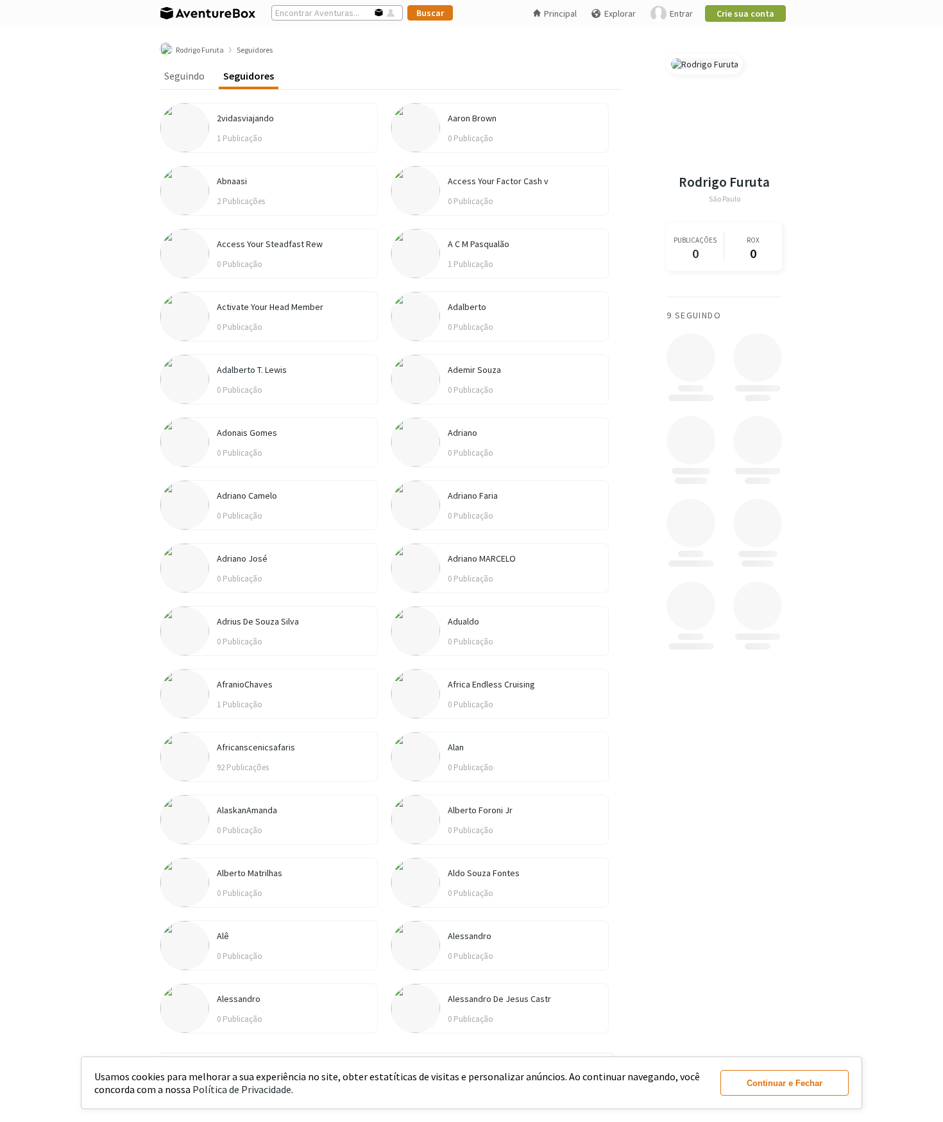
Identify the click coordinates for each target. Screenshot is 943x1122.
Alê (223, 936)
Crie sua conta (745, 13)
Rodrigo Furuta (724, 182)
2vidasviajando (245, 118)
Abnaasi (232, 181)
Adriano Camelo (247, 495)
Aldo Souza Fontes (484, 873)
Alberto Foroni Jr (480, 810)
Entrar (681, 13)
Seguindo (184, 75)
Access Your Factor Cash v (498, 181)
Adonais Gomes (247, 432)
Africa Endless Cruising (491, 684)
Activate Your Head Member (270, 307)
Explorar (620, 13)
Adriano (462, 432)
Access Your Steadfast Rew (270, 244)
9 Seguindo (694, 315)
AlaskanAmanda (247, 810)
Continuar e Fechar (784, 1083)
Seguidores (248, 75)
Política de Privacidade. (242, 1089)
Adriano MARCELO (482, 558)
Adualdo (463, 621)
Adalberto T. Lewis (252, 369)
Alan (456, 747)
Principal (560, 13)
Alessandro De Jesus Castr (499, 999)
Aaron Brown (472, 118)
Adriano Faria (473, 495)
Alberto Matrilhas (249, 873)
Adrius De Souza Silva (258, 621)
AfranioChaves (245, 684)
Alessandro (469, 936)
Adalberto (467, 307)
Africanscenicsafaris (256, 747)
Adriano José (242, 558)
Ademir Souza (474, 369)
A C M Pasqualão (478, 244)
